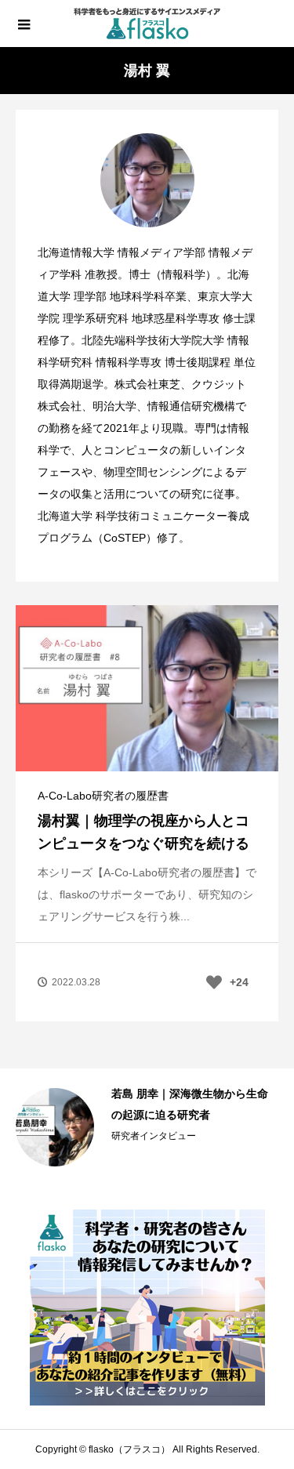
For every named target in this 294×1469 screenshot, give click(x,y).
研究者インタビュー (153, 1136)
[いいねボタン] (214, 982)
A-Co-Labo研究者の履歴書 (103, 795)
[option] (147, 1127)
